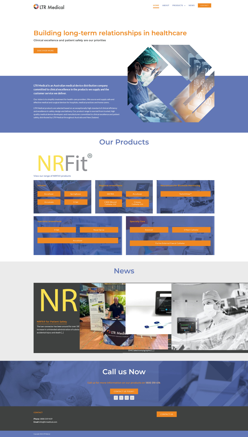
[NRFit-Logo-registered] (64, 152)
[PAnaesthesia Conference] (124, 316)
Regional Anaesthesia (110, 185)
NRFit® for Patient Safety (52, 321)
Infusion (41, 185)
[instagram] (127, 398)
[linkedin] (132, 398)
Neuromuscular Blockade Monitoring (180, 185)
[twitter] (121, 398)
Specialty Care (137, 221)
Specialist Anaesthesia (49, 221)
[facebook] (116, 398)
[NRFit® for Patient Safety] (78, 299)
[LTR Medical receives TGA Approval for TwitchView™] (170, 308)
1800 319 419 (153, 382)
